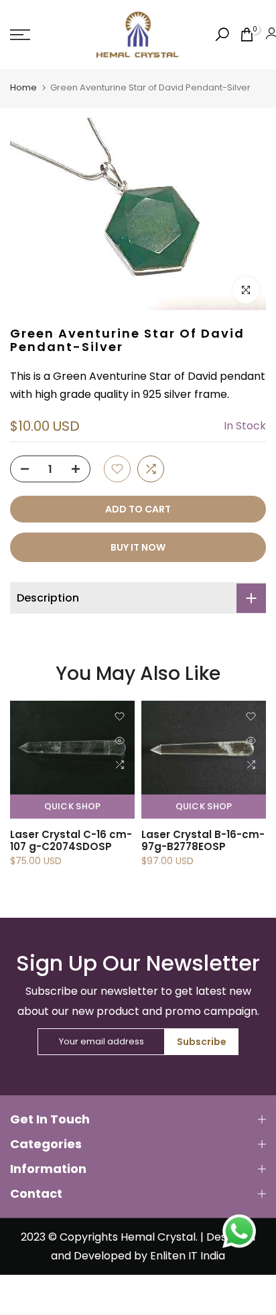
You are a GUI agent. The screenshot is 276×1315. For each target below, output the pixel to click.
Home (23, 87)
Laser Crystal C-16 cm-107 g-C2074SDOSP (71, 840)
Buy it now (138, 547)
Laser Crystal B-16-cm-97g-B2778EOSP (203, 840)
